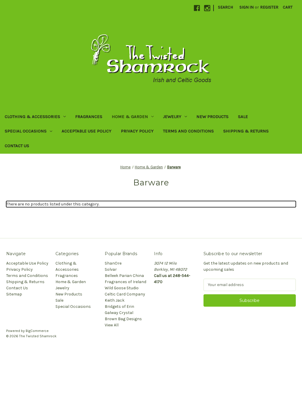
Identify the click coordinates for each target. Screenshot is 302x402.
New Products (212, 116)
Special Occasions (26, 131)
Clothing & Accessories (32, 116)
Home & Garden (130, 116)
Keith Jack (114, 300)
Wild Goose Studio (122, 287)
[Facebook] (197, 8)
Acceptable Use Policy (86, 131)
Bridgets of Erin (119, 306)
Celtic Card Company (125, 294)
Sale (243, 116)
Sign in (246, 7)
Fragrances (88, 116)
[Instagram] (207, 8)
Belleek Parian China (124, 275)
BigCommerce (37, 331)
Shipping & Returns (246, 131)
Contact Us (17, 145)
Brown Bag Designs (123, 318)
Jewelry (172, 116)
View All (112, 325)
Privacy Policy (137, 131)
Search (225, 7)
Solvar (111, 269)
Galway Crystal (119, 312)
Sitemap (14, 294)
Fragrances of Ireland (125, 281)
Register (269, 7)
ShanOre (113, 263)
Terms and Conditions (188, 131)
